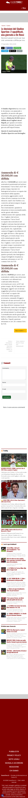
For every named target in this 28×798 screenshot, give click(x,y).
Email (20, 50)
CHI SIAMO (14, 771)
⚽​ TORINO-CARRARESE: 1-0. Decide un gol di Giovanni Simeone (16, 614)
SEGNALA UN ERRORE (14, 763)
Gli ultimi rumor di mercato (8, 626)
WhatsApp (17, 48)
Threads (13, 50)
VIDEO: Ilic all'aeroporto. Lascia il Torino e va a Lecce (16, 631)
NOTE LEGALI (14, 759)
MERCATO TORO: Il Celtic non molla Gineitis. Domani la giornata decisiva (17, 641)
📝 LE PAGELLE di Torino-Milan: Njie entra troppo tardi (16, 569)
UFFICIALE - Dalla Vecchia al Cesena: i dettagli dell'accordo (17, 651)
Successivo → (20, 331)
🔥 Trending (4, 451)
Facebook (9, 48)
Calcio (8, 25)
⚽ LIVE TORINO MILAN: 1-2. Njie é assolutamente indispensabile (16, 579)
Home (3, 25)
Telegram (5, 50)
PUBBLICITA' (14, 751)
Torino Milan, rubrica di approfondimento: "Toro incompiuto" (13, 549)
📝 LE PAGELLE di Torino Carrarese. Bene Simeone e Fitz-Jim (16, 607)
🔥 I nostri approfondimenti (8, 544)
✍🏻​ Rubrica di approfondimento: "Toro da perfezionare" (16, 590)
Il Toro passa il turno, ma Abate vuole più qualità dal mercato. (15, 599)
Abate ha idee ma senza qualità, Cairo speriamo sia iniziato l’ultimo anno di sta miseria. (16, 560)
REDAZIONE (14, 767)
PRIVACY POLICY (14, 755)
